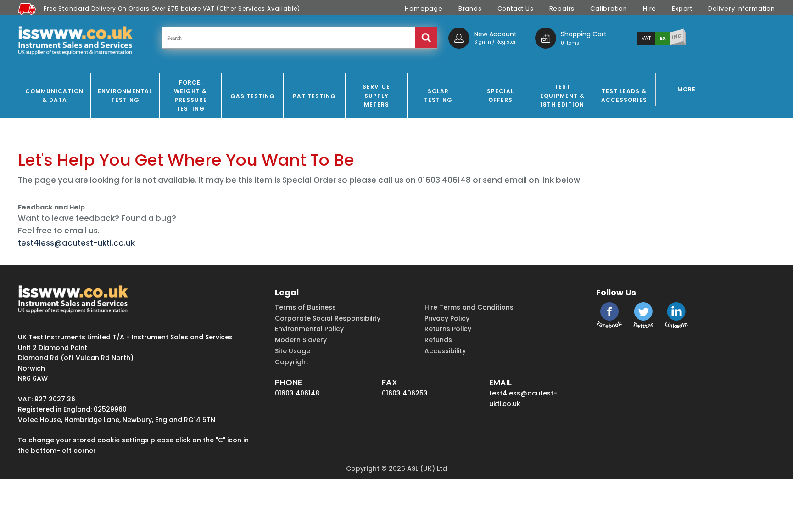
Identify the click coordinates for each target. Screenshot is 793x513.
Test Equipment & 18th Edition (562, 95)
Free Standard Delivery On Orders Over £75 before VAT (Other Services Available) (172, 8)
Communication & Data (54, 95)
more (686, 89)
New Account (495, 34)
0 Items (570, 42)
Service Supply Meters (376, 95)
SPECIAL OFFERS (500, 95)
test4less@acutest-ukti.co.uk (76, 242)
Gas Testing (252, 96)
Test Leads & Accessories (624, 95)
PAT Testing (314, 96)
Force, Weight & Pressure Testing (190, 96)
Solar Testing (438, 95)
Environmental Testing (125, 95)
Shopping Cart (584, 34)
